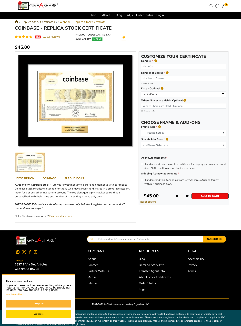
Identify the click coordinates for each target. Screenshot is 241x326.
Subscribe (214, 239)
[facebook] (29, 252)
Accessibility (196, 259)
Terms (192, 271)
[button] (94, 15)
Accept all (39, 303)
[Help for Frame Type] (159, 126)
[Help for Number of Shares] (167, 72)
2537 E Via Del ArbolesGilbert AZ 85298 (31, 267)
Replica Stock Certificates (38, 22)
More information (14, 294)
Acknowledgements (153, 158)
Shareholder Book (152, 139)
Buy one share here (60, 216)
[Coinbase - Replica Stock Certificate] (30, 162)
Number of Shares (152, 73)
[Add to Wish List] (123, 37)
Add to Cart (210, 196)
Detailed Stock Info (151, 265)
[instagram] (36, 252)
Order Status (147, 283)
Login (142, 289)
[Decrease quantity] (177, 196)
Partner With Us (98, 271)
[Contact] (211, 6)
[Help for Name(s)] (155, 60)
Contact (93, 265)
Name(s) (146, 61)
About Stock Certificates (155, 277)
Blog (142, 259)
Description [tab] (25, 178)
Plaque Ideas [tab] (74, 178)
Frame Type (148, 127)
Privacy (192, 265)
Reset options (148, 202)
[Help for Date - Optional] (162, 88)
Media (92, 277)
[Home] (16, 22)
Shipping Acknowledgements (159, 173)
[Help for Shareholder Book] (167, 139)
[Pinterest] (17, 252)
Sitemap (93, 283)
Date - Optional (150, 88)
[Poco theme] (35, 240)
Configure (38, 313)
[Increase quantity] (187, 196)
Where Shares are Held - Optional (162, 100)
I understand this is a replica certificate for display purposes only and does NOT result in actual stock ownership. (185, 166)
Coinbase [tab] (49, 178)
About (92, 259)
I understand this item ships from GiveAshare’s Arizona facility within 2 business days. (181, 182)
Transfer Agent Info (152, 271)
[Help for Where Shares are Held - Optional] (184, 100)
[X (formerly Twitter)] (24, 252)
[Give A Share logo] (37, 5)
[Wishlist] (217, 6)
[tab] (28, 178)
